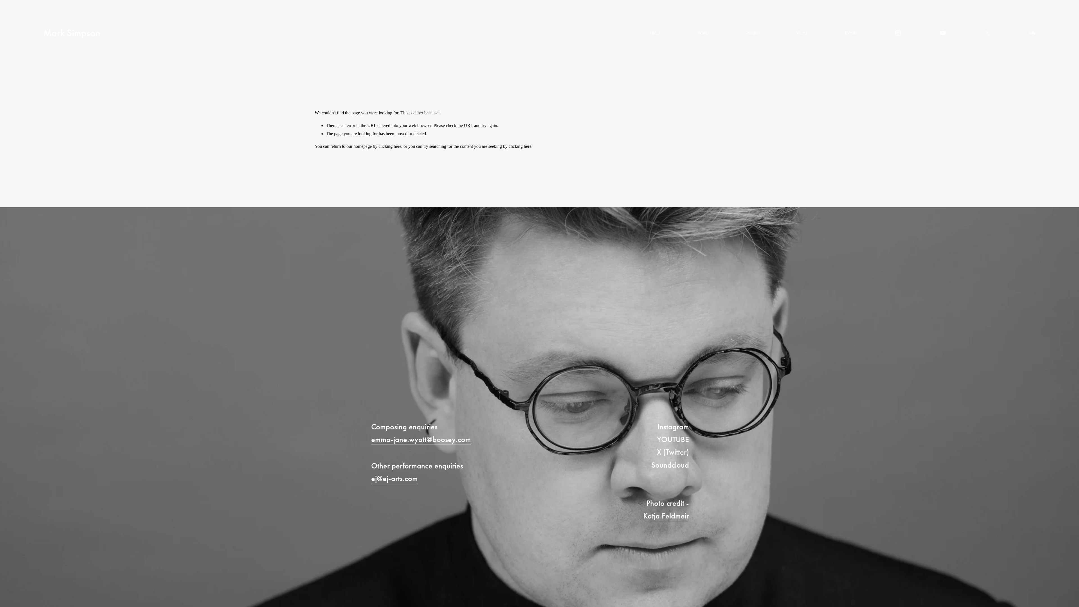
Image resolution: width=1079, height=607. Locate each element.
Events (851, 32)
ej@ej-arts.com (394, 478)
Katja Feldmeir (666, 515)
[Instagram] (897, 33)
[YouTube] (942, 33)
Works (703, 32)
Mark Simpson (71, 33)
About (654, 32)
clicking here (389, 146)
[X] (987, 33)
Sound (752, 32)
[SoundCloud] (1032, 33)
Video (801, 32)
